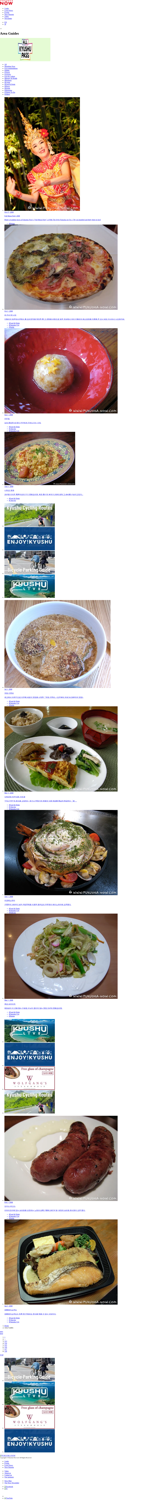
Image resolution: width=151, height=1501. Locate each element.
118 (5, 1351)
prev (1, 1331)
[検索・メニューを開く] (1, 28)
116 (5, 1347)
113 (5, 1341)
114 (5, 1343)
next (1, 1333)
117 (5, 1349)
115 (5, 1345)
